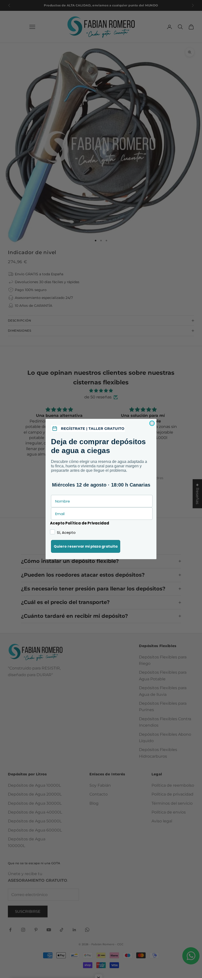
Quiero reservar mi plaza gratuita (86, 546)
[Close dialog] (152, 423)
